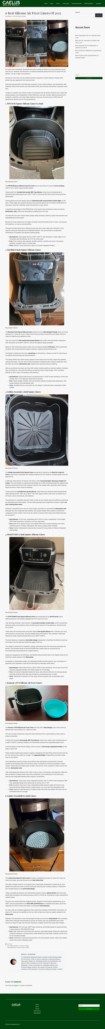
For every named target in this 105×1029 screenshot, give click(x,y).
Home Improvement (77, 3)
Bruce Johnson (28, 954)
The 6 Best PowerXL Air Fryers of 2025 (18, 946)
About (51, 3)
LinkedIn (59, 969)
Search (77, 12)
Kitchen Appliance (88, 3)
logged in (17, 985)
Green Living (66, 3)
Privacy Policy (37, 1011)
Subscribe (89, 78)
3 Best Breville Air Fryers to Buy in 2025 (18, 947)
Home (45, 3)
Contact (58, 3)
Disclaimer (98, 3)
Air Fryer (9, 944)
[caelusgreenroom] (11, 3)
